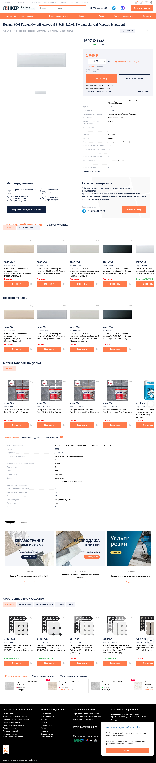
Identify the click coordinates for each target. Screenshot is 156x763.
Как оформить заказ (49, 716)
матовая (111, 134)
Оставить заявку (142, 8)
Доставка (74, 2)
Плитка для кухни (10, 734)
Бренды (82, 16)
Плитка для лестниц (11, 728)
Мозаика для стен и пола (13, 737)
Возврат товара (47, 725)
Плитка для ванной (10, 731)
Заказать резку (134, 210)
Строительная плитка (11, 722)
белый (110, 131)
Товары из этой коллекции (22, 224)
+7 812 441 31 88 (98, 8)
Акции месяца (66, 31)
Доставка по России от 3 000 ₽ (98, 89)
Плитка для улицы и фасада (14, 725)
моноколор (112, 138)
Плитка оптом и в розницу (17, 709)
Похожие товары (27, 31)
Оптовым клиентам (57, 16)
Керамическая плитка (116, 118)
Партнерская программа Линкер (86, 714)
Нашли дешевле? (143, 91)
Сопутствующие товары (47, 31)
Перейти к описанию (91, 171)
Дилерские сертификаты (83, 719)
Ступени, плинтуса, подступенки (16, 719)
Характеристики (10, 31)
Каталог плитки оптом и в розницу (20, 16)
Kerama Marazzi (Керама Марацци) (122, 114)
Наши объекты (50, 2)
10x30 (110, 121)
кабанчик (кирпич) (129, 142)
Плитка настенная (10, 714)
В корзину (101, 78)
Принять (127, 750)
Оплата (44, 722)
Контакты (84, 2)
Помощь (62, 2)
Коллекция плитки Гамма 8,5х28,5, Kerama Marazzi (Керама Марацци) (83, 445)
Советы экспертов (34, 2)
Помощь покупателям (53, 709)
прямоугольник (114, 142)
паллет (100, 66)
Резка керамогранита (123, 16)
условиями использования (116, 744)
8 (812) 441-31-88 (96, 211)
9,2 (109, 127)
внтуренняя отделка (116, 160)
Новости (20, 2)
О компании (8, 2)
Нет (109, 164)
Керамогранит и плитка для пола (16, 716)
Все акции (23, 522)
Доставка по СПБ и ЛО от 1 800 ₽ (99, 86)
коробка (91, 66)
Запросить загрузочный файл (26, 210)
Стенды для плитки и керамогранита (87, 716)
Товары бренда (56, 224)
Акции (101, 16)
